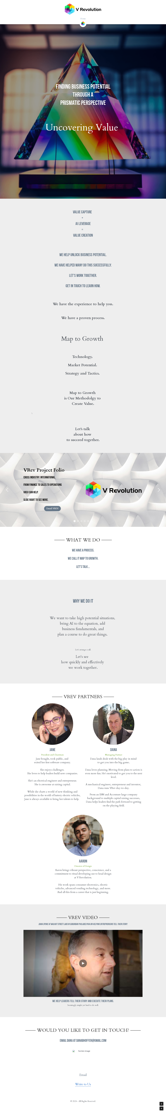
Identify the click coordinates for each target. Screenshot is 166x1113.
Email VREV (52, 508)
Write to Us (83, 1084)
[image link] (83, 23)
